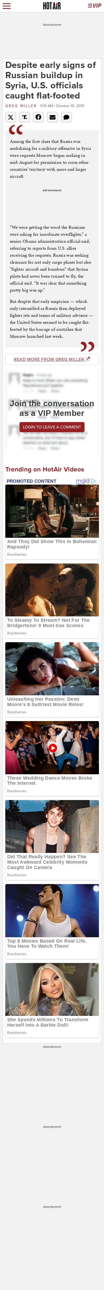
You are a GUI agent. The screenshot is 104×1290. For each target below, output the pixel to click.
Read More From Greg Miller (50, 359)
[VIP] (94, 6)
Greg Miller (22, 106)
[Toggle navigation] (7, 6)
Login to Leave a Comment (52, 427)
